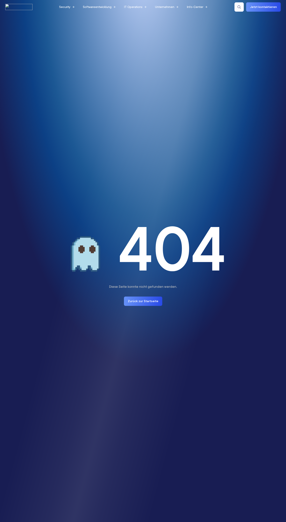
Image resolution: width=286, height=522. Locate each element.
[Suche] (239, 7)
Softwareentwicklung (97, 7)
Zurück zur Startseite (143, 301)
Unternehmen (164, 7)
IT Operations (133, 7)
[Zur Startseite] (18, 7)
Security (64, 7)
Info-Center (195, 7)
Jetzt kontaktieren (263, 7)
